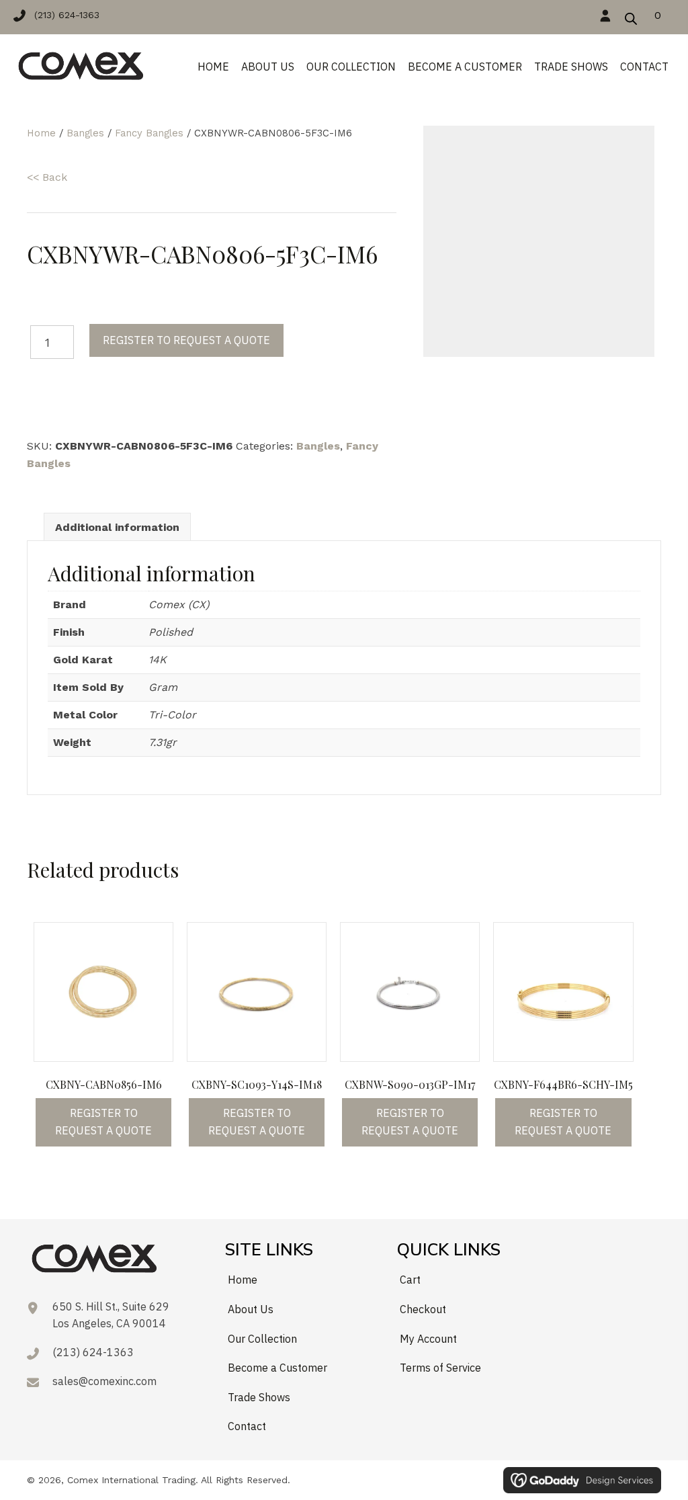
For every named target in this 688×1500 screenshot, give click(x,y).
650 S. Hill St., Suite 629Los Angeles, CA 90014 (110, 1315)
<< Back (47, 177)
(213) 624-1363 (93, 1352)
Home (41, 133)
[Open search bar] (631, 16)
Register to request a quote (186, 340)
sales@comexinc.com (104, 1381)
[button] (63, 15)
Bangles (85, 133)
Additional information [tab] (117, 527)
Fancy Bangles (149, 133)
